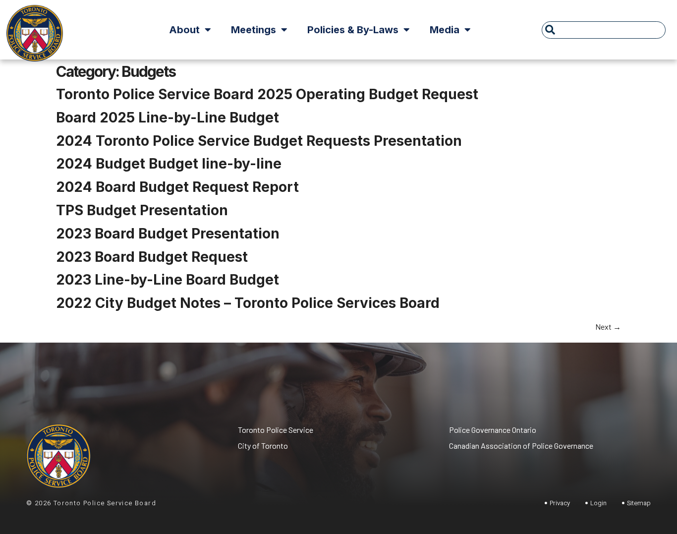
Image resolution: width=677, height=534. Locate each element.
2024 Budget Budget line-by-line (169, 163)
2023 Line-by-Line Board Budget (167, 279)
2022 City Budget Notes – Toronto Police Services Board (248, 303)
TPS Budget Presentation (142, 210)
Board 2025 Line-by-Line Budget (167, 117)
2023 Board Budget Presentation (168, 233)
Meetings (253, 30)
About (184, 30)
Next (608, 326)
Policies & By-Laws (352, 30)
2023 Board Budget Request (152, 256)
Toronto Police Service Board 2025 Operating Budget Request (267, 94)
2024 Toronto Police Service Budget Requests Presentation (259, 140)
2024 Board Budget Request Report (177, 186)
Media (444, 30)
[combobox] (604, 30)
